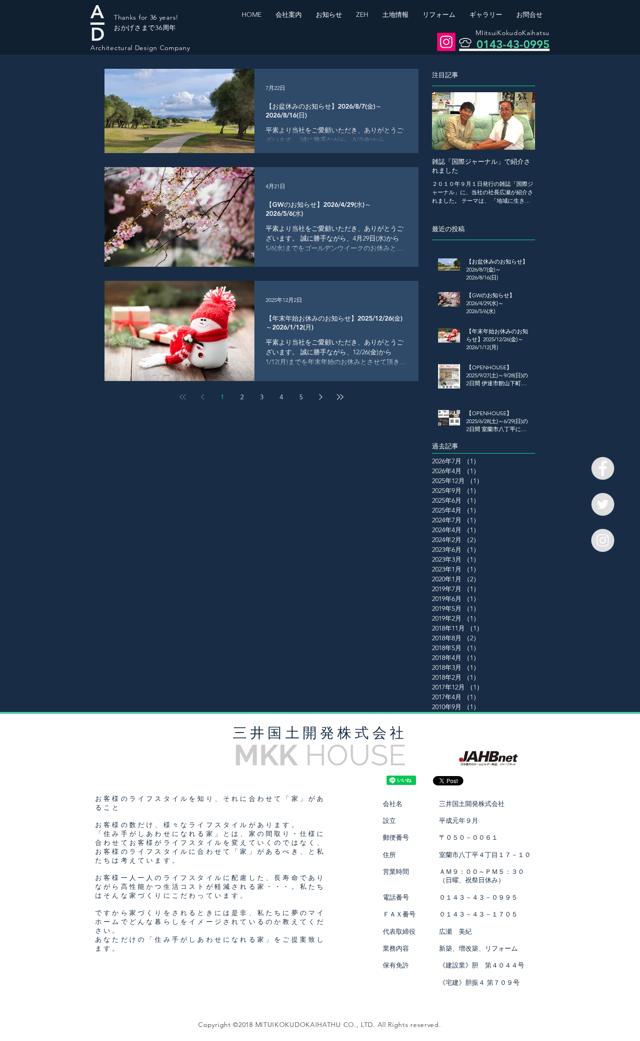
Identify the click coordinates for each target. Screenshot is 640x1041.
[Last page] (340, 397)
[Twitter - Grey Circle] (602, 504)
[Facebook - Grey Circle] (602, 468)
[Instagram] (446, 42)
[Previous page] (202, 397)
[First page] (182, 397)
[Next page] (320, 397)
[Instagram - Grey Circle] (602, 540)
